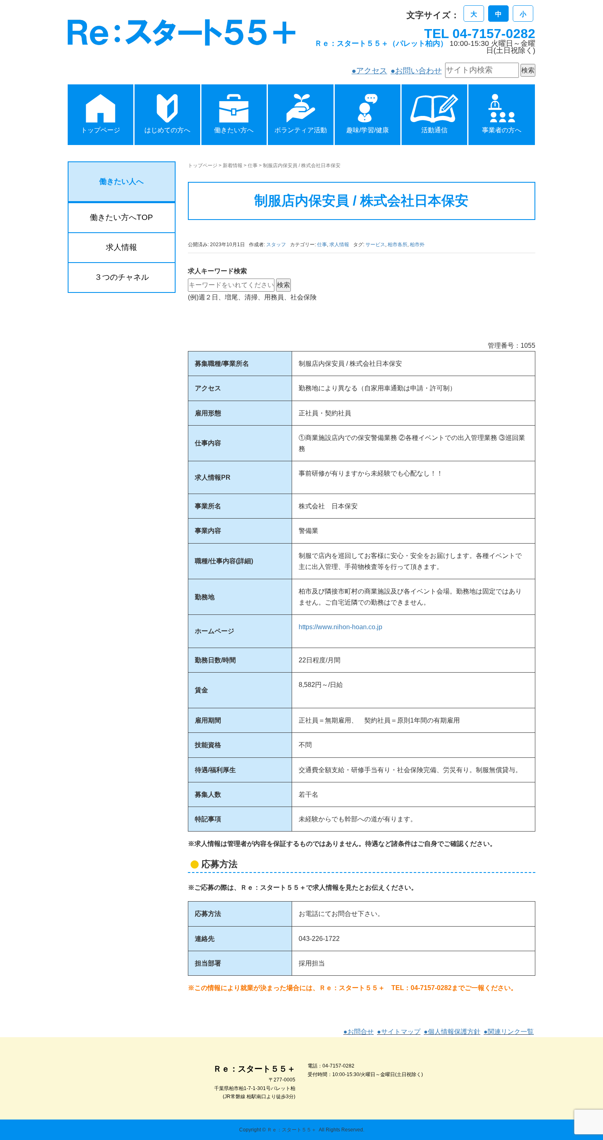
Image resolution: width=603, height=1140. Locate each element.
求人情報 (339, 244)
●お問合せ (358, 1031)
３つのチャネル (121, 277)
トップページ (202, 165)
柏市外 (417, 244)
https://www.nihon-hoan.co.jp (340, 626)
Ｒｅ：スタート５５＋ (291, 1130)
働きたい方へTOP (121, 217)
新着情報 (232, 165)
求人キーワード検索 (217, 270)
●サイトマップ (398, 1031)
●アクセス (369, 70)
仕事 (253, 165)
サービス (375, 244)
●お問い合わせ (416, 70)
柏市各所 (397, 244)
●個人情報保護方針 (452, 1031)
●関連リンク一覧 (509, 1031)
